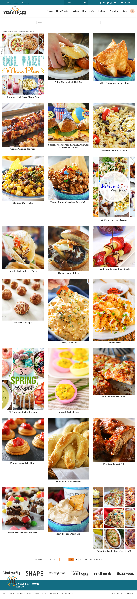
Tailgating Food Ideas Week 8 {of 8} (114, 551)
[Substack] (118, 2)
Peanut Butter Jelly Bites (22, 463)
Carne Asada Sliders (68, 273)
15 (71, 559)
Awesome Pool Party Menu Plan (23, 97)
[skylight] (125, 2)
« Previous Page (43, 559)
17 (81, 559)
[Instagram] (107, 2)
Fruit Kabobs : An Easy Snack (114, 269)
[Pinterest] (104, 2)
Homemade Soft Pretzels (68, 481)
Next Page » (96, 559)
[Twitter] (111, 2)
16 (76, 559)
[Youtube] (115, 2)
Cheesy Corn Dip (68, 342)
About (9, 3)
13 (62, 559)
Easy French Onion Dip (68, 533)
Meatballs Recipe (23, 322)
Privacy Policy (67, 593)
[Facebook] (100, 2)
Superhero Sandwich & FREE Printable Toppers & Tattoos (68, 146)
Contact (16, 3)
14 (66, 559)
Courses (15, 31)
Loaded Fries (114, 342)
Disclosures (25, 3)
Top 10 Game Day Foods (114, 396)
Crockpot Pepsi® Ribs (114, 464)
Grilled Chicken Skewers (22, 148)
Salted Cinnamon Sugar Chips (114, 83)
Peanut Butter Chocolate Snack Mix (68, 202)
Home (5, 31)
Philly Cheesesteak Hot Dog (68, 82)
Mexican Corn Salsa (23, 203)
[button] (2, 52)
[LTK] (122, 2)
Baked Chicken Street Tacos (23, 271)
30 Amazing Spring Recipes (23, 412)
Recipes (10, 31)
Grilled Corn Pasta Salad (114, 150)
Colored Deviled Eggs (68, 412)
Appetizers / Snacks (24, 31)
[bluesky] (129, 2)
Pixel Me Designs (127, 593)
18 (86, 559)
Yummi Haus (14, 10)
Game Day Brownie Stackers (22, 532)
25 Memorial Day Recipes (114, 220)
